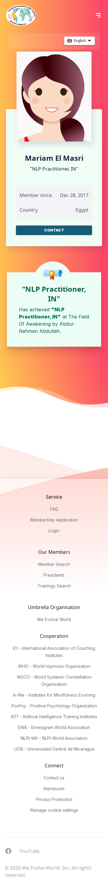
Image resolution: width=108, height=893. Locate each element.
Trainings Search (54, 585)
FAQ (54, 509)
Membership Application (54, 519)
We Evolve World (54, 619)
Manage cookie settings (54, 810)
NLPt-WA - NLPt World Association (54, 738)
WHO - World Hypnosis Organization (54, 666)
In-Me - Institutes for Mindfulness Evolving (54, 694)
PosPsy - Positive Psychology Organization (54, 705)
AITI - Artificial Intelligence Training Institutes (54, 716)
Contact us (54, 777)
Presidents (54, 575)
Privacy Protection (54, 799)
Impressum (54, 788)
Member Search (54, 564)
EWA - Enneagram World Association (54, 727)
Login (54, 530)
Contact (54, 230)
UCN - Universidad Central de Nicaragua (54, 748)
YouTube (29, 850)
